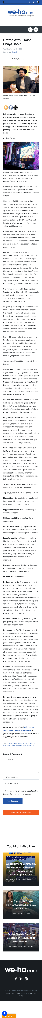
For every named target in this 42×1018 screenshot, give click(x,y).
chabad (9, 743)
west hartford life (28, 745)
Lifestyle (15, 52)
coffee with (17, 743)
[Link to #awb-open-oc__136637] (30, 29)
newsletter (32, 743)
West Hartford (17, 745)
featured (24, 743)
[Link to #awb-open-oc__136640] (35, 29)
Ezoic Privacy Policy (13, 993)
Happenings (22, 946)
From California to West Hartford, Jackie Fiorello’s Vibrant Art (21, 905)
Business (17, 879)
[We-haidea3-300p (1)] (21, 10)
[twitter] (34, 2)
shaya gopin (7, 745)
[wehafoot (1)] (21, 967)
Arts (21, 913)
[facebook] (30, 2)
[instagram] (37, 2)
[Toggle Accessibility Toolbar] (4, 1013)
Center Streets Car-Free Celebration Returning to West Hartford (21, 938)
